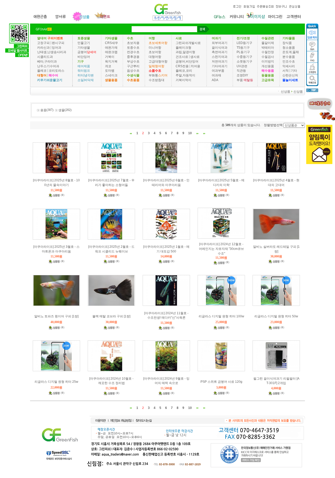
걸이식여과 (219, 47)
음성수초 (133, 70)
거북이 (109, 57)
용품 (43, 110)
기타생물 (83, 47)
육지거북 (111, 61)
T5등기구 (243, 47)
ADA (215, 80)
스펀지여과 (219, 57)
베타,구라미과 (47, 61)
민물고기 (83, 43)
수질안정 (267, 52)
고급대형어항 (158, 61)
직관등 (241, 70)
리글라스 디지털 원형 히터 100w (221, 316)
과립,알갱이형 (185, 52)
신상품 (285, 91)
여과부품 (218, 70)
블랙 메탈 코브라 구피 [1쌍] (111, 316)
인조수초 (288, 61)
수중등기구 (244, 57)
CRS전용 (182, 66)
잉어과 (56, 47)
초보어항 (155, 52)
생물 (61, 110)
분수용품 (288, 57)
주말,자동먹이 (185, 75)
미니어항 (155, 47)
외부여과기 (219, 43)
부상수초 (133, 61)
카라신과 (43, 47)
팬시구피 (58, 43)
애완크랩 (111, 52)
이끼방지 (267, 61)
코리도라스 (56, 70)
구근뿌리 (133, 66)
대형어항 (155, 57)
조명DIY (242, 75)
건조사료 (182, 57)
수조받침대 (156, 80)
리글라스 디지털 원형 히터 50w (276, 316)
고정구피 (43, 43)
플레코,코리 (184, 70)
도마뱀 (109, 70)
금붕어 (82, 52)
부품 (240, 80)
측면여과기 (219, 52)
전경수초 (133, 52)
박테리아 (267, 47)
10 (190, 133)
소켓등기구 (244, 61)
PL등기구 (243, 52)
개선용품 (267, 66)
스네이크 (111, 75)
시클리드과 (45, 57)
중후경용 (133, 57)
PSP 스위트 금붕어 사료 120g (221, 382)
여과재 (216, 75)
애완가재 (111, 47)
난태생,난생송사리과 (51, 52)
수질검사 (267, 57)
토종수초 (133, 47)
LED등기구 (244, 43)
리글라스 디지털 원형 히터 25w (56, 382)
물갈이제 (267, 43)
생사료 (195, 57)
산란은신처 (290, 75)
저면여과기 (219, 61)
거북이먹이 (183, 80)
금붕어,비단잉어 (187, 61)
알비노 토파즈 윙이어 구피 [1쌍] (56, 316)
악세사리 (288, 66)
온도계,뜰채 (290, 52)
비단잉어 (83, 57)
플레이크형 (183, 47)
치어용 (195, 66)
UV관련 (242, 66)
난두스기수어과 (48, 66)
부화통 (153, 75)
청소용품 (288, 47)
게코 (108, 66)
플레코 (42, 70)
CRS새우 (111, 43)
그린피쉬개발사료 (188, 43)
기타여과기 (219, 66)
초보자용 (133, 43)
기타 (294, 70)
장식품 (287, 43)
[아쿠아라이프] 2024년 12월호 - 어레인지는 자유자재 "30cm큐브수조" (221, 248)
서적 (285, 70)
